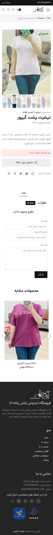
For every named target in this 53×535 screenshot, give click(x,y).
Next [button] (50, 336)
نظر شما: (43, 245)
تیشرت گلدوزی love (26, 363)
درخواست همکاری (40, 456)
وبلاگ (45, 460)
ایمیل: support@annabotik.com (36, 489)
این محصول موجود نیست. (39, 153)
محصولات (40, 18)
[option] (26, 336)
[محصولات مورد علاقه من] (13, 9)
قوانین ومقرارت (41, 451)
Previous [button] (3, 336)
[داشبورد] (8, 9)
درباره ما (44, 442)
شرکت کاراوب (18, 531)
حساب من (6, 2)
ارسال (41, 274)
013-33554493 (44, 2)
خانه (48, 18)
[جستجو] (3, 9)
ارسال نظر (30, 203)
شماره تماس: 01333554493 (37, 485)
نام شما (44, 221)
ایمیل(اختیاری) (41, 232)
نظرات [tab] (23, 193)
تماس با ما (43, 447)
